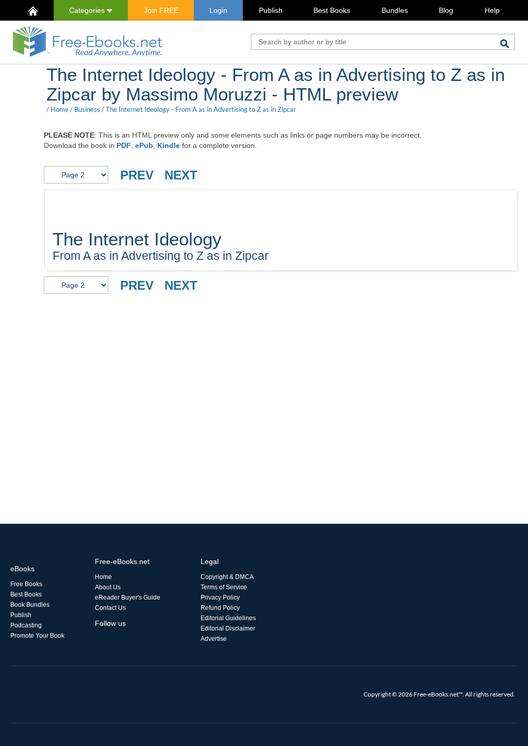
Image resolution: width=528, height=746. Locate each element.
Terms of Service (224, 587)
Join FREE (161, 10)
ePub (144, 145)
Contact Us (110, 607)
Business (87, 109)
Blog (446, 10)
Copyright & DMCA (227, 577)
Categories (88, 10)
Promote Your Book (37, 635)
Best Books (332, 10)
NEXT (180, 175)
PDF (124, 145)
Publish (271, 10)
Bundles (395, 10)
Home (60, 109)
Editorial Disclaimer (228, 628)
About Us (108, 587)
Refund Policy (220, 607)
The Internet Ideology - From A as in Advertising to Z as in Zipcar (201, 109)
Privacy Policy (220, 597)
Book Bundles (30, 604)
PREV (137, 175)
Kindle (168, 145)
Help (492, 10)
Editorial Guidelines (228, 618)
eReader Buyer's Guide (127, 597)
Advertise (214, 638)
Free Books (26, 584)
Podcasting (26, 625)
